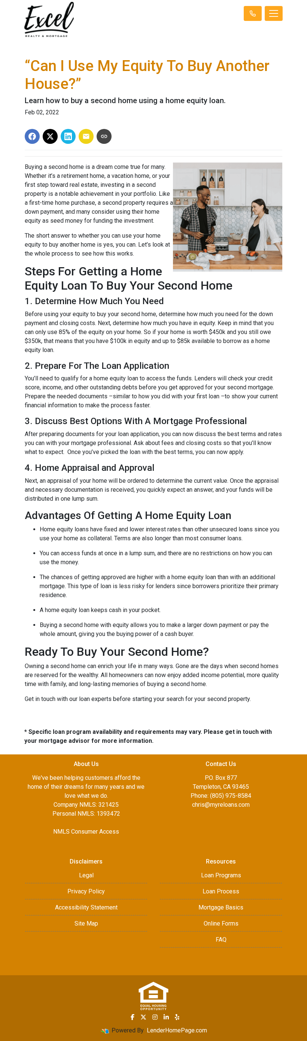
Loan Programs (221, 875)
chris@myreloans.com (221, 804)
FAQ (221, 939)
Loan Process (221, 891)
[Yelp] (177, 1017)
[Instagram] (155, 1017)
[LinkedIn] (166, 1017)
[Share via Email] (86, 136)
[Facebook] (132, 1017)
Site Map (86, 923)
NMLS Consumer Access (86, 831)
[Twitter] (143, 1017)
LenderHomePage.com (177, 1030)
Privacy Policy (86, 891)
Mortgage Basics (220, 907)
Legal (86, 875)
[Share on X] (50, 136)
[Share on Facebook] (32, 136)
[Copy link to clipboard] (104, 136)
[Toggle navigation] (274, 13)
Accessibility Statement (86, 907)
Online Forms (221, 923)
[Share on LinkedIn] (68, 136)
